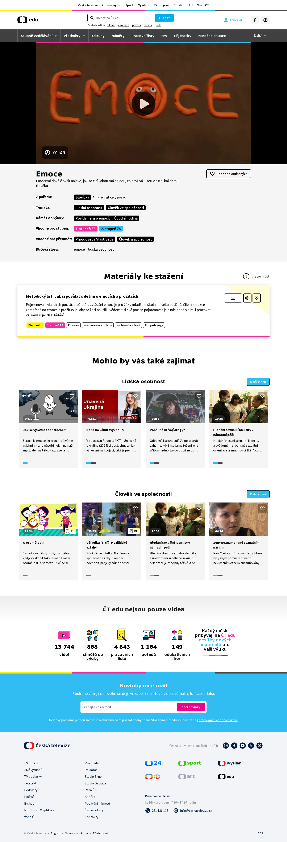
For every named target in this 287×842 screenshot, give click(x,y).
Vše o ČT (203, 5)
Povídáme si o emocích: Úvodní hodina (107, 218)
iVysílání (143, 5)
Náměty (118, 36)
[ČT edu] (27, 21)
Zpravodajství (111, 5)
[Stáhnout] (233, 298)
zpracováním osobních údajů (217, 720)
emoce (79, 249)
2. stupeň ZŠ (111, 228)
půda (158, 25)
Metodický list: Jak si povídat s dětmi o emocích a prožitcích (82, 296)
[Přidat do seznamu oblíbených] (257, 298)
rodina (148, 25)
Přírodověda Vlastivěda (94, 239)
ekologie (123, 25)
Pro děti (179, 5)
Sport (129, 5)
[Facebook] (255, 20)
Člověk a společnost (135, 239)
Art (191, 5)
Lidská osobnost (89, 207)
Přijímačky (182, 36)
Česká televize (88, 5)
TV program (161, 5)
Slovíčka (82, 197)
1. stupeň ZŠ (86, 228)
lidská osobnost (101, 249)
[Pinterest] (265, 20)
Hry (164, 36)
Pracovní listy (143, 36)
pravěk (136, 25)
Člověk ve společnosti (126, 207)
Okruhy (98, 36)
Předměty (72, 36)
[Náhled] (247, 298)
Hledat (164, 18)
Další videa (258, 382)
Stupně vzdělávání (36, 36)
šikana (111, 25)
